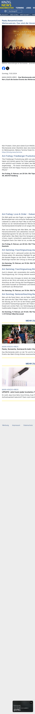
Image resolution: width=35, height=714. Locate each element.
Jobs (28, 8)
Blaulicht (4, 15)
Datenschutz (28, 425)
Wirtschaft (25, 15)
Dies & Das (14, 15)
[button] (4, 68)
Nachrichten (7, 8)
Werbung (5, 425)
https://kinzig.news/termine (12, 152)
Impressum (16, 425)
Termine (20, 8)
